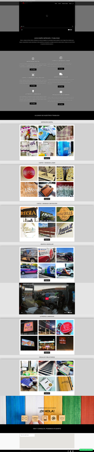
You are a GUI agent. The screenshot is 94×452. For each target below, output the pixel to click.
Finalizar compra (65, 3)
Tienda (70, 3)
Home (56, 3)
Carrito (59, 3)
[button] (33, 69)
